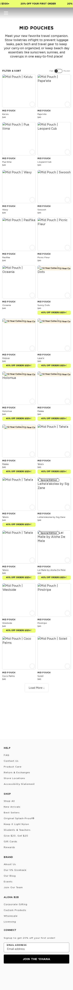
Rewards (9, 847)
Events (8, 881)
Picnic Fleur (43, 257)
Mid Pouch (8, 111)
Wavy (5, 210)
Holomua (7, 411)
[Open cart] (67, 13)
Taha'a (40, 464)
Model (66, 71)
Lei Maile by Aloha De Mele (51, 570)
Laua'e (40, 358)
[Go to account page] (60, 13)
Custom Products (15, 910)
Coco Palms (8, 676)
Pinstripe (42, 623)
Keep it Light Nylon (16, 824)
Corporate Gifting (15, 904)
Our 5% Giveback (15, 870)
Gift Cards (10, 841)
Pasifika (6, 257)
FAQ (6, 755)
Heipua (6, 358)
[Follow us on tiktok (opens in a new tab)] (15, 973)
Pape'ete (42, 114)
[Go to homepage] (36, 13)
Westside (7, 623)
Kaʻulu (5, 114)
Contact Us (11, 761)
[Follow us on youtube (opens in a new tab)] (33, 973)
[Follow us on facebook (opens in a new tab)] (24, 973)
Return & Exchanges (17, 772)
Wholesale (11, 916)
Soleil (40, 676)
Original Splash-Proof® (19, 818)
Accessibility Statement (19, 784)
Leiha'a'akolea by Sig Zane (51, 517)
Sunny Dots (43, 305)
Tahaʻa (5, 570)
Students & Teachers (17, 830)
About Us (10, 864)
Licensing (10, 921)
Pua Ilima (6, 162)
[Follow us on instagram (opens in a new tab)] (6, 973)
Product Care (13, 766)
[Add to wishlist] (32, 77)
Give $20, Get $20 (16, 835)
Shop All (9, 801)
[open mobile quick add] (32, 104)
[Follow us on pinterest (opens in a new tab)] (42, 973)
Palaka (40, 411)
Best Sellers (12, 812)
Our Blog (10, 876)
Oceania (6, 305)
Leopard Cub (44, 162)
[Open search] (54, 13)
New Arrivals (12, 807)
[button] (5, 13)
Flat (51, 71)
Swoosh (41, 210)
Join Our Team (13, 887)
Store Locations (14, 778)
